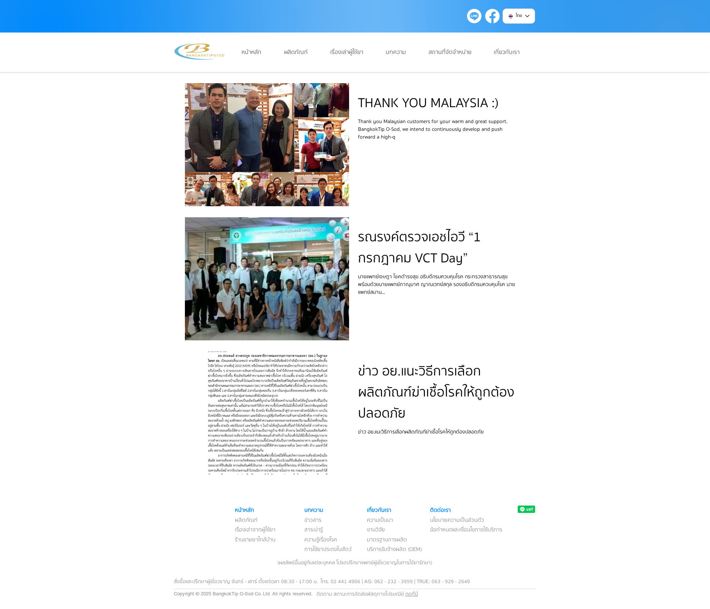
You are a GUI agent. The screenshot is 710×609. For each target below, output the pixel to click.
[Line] (474, 16)
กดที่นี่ (411, 594)
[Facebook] (492, 16)
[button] (401, 52)
